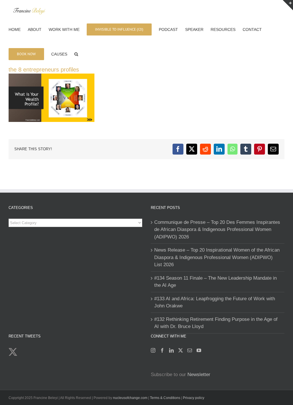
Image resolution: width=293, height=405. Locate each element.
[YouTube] (199, 350)
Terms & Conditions (165, 398)
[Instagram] (153, 350)
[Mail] (189, 350)
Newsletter (198, 374)
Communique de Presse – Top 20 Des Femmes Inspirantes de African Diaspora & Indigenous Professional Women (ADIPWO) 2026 (217, 230)
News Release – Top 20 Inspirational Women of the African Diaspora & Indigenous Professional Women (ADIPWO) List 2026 (217, 257)
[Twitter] (180, 350)
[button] (76, 53)
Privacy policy (193, 398)
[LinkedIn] (171, 350)
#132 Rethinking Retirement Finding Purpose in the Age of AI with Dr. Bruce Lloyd (216, 323)
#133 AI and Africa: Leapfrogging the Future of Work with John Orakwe (214, 302)
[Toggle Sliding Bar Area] (288, 5)
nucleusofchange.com (130, 398)
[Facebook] (162, 350)
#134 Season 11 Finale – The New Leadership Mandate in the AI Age (215, 281)
